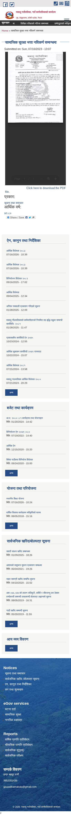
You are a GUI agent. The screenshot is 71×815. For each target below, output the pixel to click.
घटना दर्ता (10, 709)
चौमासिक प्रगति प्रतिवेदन (19, 744)
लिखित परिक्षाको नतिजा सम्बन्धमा (29, 23)
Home (5, 30)
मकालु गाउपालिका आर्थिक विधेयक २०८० (23, 379)
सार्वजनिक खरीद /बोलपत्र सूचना (22, 679)
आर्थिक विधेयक (12, 292)
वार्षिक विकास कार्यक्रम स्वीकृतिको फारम (23, 512)
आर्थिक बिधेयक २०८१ (15, 365)
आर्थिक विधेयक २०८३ (15, 250)
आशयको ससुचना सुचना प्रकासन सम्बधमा (24, 565)
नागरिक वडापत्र (13, 720)
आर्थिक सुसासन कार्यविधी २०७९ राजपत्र (23, 351)
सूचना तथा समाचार (13, 202)
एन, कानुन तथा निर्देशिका (18, 684)
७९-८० (7, 213)
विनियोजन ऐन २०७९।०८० (18, 432)
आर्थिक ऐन (10, 445)
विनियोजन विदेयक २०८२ (17, 278)
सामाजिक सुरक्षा (13, 714)
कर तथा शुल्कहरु (14, 689)
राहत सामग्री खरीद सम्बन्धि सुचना (20, 579)
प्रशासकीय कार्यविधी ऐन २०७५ (19, 337)
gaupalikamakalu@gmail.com (20, 786)
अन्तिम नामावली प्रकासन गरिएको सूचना (23, 306)
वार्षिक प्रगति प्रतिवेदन (17, 739)
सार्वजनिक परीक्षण (14, 755)
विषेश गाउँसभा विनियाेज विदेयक (19, 459)
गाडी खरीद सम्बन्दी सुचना (17, 610)
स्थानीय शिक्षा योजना (15, 498)
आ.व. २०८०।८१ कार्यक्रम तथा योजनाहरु (24, 418)
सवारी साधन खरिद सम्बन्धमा (18, 551)
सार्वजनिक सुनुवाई (14, 750)
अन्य (11, 392)
